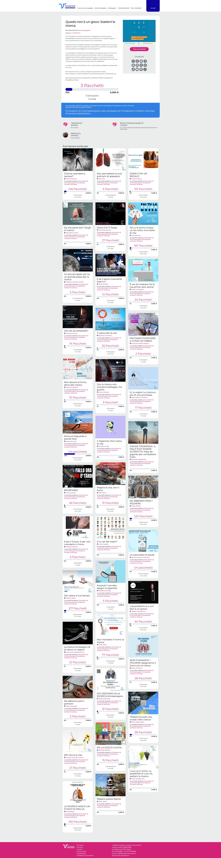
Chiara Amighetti (72, 387)
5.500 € (89, 107)
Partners (80, 847)
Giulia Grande (103, 284)
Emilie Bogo (70, 811)
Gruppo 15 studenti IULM (74, 757)
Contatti (80, 849)
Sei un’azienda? (136, 8)
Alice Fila (102, 179)
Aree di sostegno (100, 8)
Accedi (153, 8)
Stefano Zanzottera (138, 611)
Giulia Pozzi (102, 644)
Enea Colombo (104, 392)
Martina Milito (70, 598)
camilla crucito (104, 446)
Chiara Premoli (71, 441)
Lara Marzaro (136, 235)
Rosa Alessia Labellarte (139, 397)
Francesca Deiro (71, 333)
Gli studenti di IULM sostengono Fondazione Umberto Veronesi (112, 105)
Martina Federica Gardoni (140, 557)
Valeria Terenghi (71, 706)
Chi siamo (80, 845)
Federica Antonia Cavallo (74, 282)
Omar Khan (103, 801)
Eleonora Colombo (105, 335)
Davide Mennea (71, 179)
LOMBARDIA (76, 33)
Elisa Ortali (102, 493)
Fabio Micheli (136, 506)
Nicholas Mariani (104, 750)
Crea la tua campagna (85, 8)
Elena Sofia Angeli (137, 722)
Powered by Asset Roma (120, 855)
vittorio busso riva (105, 230)
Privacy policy (81, 851)
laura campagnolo (84, 30)
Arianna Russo (136, 179)
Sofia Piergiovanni (137, 779)
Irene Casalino (104, 544)
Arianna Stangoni (137, 289)
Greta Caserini (71, 493)
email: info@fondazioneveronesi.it (124, 853)
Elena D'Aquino (136, 668)
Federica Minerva (72, 547)
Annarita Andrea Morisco (140, 343)
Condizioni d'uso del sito (85, 855)
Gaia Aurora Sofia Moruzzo (75, 652)
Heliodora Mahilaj (105, 591)
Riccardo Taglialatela (138, 459)
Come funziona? (123, 8)
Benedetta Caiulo (72, 233)
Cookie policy (81, 853)
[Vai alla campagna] (78, 159)
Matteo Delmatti (104, 699)
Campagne (112, 8)
